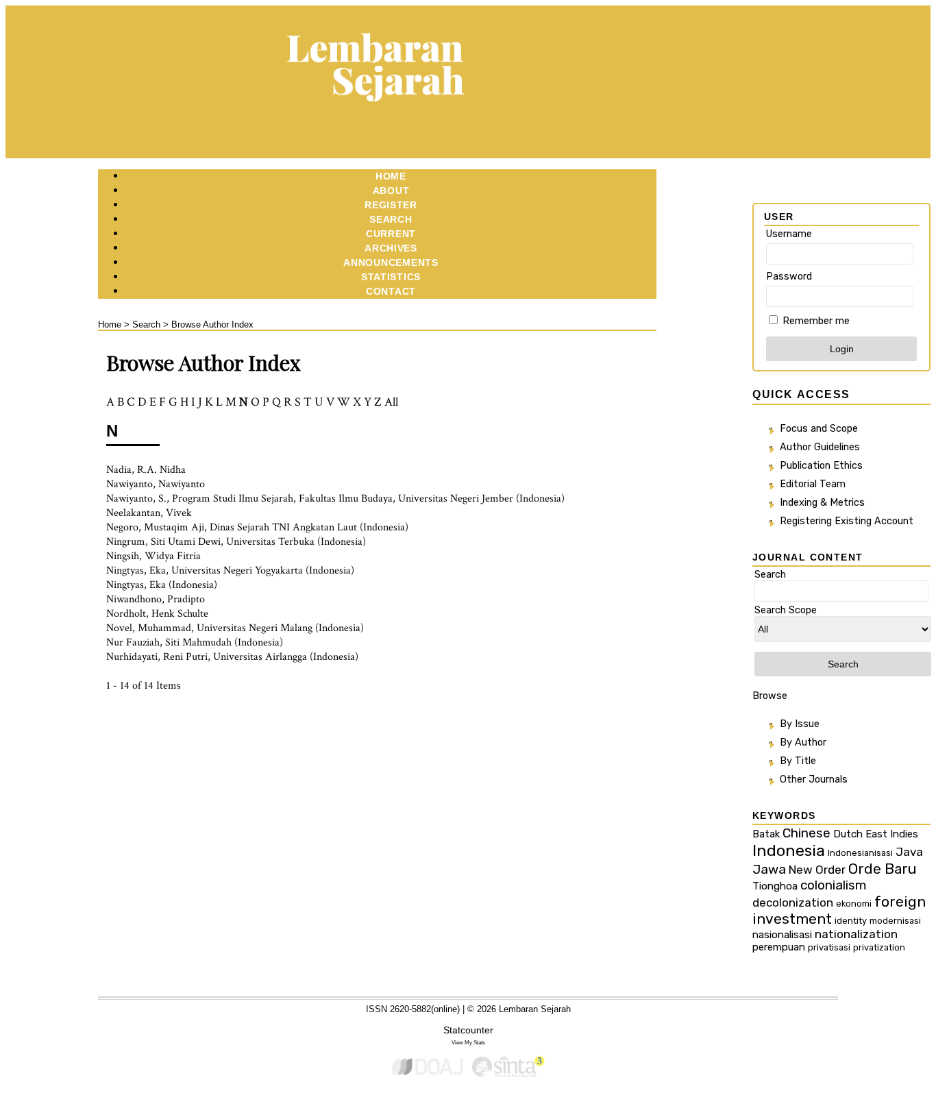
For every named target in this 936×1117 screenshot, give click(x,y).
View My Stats (468, 1042)
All (391, 402)
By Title (798, 761)
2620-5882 (410, 1009)
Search (390, 219)
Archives (391, 248)
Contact (391, 291)
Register (391, 204)
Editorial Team (813, 484)
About (391, 190)
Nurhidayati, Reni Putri (157, 657)
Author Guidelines (820, 447)
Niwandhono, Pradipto (155, 599)
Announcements (390, 262)
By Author (803, 742)
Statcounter (468, 1029)
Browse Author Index (212, 324)
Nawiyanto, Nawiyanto (155, 484)
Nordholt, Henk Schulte (157, 613)
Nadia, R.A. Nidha (146, 470)
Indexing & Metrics (822, 502)
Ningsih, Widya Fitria (153, 556)
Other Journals (814, 779)
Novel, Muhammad (148, 628)
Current (391, 233)
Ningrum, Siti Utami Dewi (163, 542)
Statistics (391, 276)
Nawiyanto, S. (136, 498)
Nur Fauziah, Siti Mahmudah (169, 642)
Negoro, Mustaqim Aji (155, 527)
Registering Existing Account (846, 521)
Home (390, 176)
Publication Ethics (821, 465)
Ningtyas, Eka (136, 570)
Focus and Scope (819, 428)
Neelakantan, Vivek (149, 513)
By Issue (800, 724)
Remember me (816, 321)
